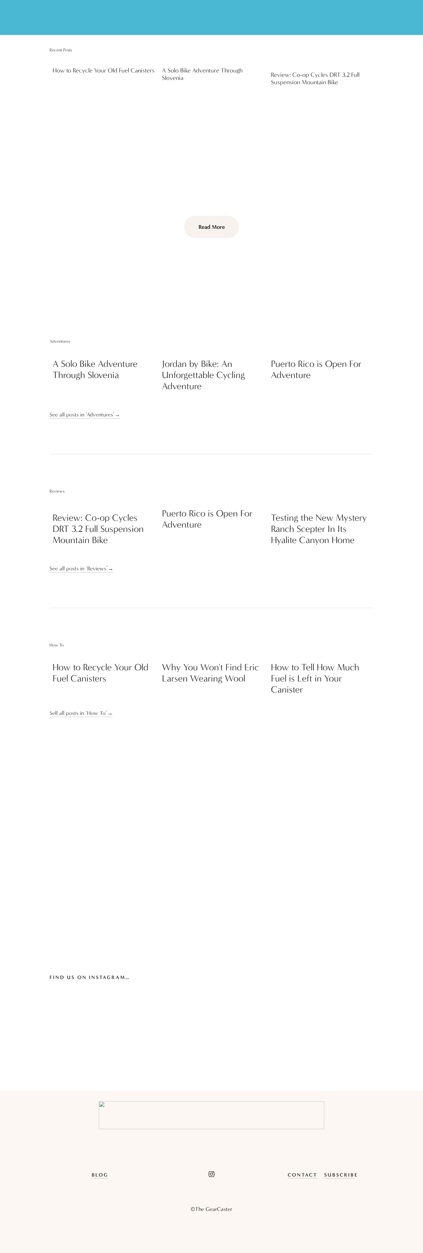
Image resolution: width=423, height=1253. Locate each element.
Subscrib (339, 1175)
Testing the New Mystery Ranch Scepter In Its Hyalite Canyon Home (319, 529)
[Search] (52, 17)
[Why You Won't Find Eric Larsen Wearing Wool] (213, 654)
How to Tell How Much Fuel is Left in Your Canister (315, 678)
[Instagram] (211, 1174)
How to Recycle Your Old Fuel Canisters (104, 70)
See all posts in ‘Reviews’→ (81, 568)
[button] (362, 50)
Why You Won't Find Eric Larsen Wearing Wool (210, 673)
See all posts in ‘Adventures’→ (85, 414)
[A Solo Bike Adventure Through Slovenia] (213, 59)
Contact (302, 1175)
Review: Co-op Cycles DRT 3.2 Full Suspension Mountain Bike (315, 78)
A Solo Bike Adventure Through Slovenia (95, 370)
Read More (211, 227)
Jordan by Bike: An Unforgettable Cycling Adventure (203, 375)
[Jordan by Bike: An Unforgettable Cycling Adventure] (213, 351)
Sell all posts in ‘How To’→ (81, 713)
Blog (100, 1175)
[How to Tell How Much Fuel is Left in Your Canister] (322, 654)
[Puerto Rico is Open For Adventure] (322, 351)
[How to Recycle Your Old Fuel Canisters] (104, 59)
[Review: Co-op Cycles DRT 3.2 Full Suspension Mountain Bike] (322, 62)
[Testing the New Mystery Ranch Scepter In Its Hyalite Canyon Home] (322, 503)
